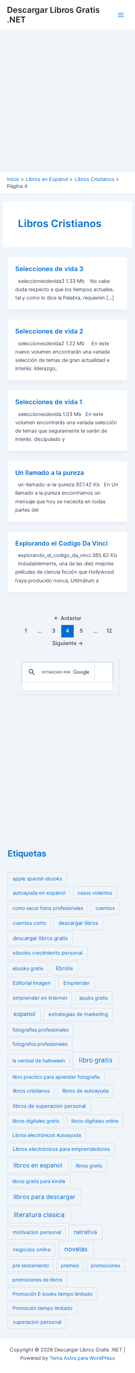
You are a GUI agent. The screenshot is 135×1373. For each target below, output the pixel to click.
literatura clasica (39, 1215)
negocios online (32, 1249)
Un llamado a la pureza (49, 472)
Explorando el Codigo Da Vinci (61, 543)
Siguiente (67, 643)
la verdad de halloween (38, 1060)
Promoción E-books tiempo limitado (52, 1294)
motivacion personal (37, 1232)
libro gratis (95, 1060)
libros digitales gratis (35, 1121)
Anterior (67, 618)
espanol (24, 1013)
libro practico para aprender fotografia (56, 1077)
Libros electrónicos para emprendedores (61, 1149)
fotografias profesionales (40, 1030)
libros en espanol (38, 1165)
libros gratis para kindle (38, 1181)
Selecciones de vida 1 (48, 402)
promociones (105, 1265)
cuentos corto (29, 923)
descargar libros (78, 923)
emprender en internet (40, 998)
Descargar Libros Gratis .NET (53, 15)
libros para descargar (44, 1196)
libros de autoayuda (85, 1091)
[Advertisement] (67, 101)
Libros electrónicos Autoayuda (46, 1135)
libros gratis (89, 1165)
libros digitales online (94, 1121)
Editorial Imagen (32, 983)
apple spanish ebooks (37, 878)
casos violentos (95, 893)
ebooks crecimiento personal (47, 953)
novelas (76, 1249)
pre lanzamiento (30, 1265)
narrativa (85, 1231)
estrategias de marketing (78, 1014)
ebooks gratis (27, 968)
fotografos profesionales (40, 1044)
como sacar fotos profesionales (47, 908)
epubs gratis (93, 998)
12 (109, 630)
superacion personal (37, 1322)
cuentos (105, 908)
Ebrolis (64, 968)
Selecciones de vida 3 (49, 268)
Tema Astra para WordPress (82, 1358)
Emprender (76, 983)
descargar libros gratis (40, 938)
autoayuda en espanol (39, 893)
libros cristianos (31, 1091)
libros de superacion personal (49, 1106)
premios (70, 1265)
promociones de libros (37, 1280)
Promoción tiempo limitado (42, 1308)
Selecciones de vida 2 (49, 331)
